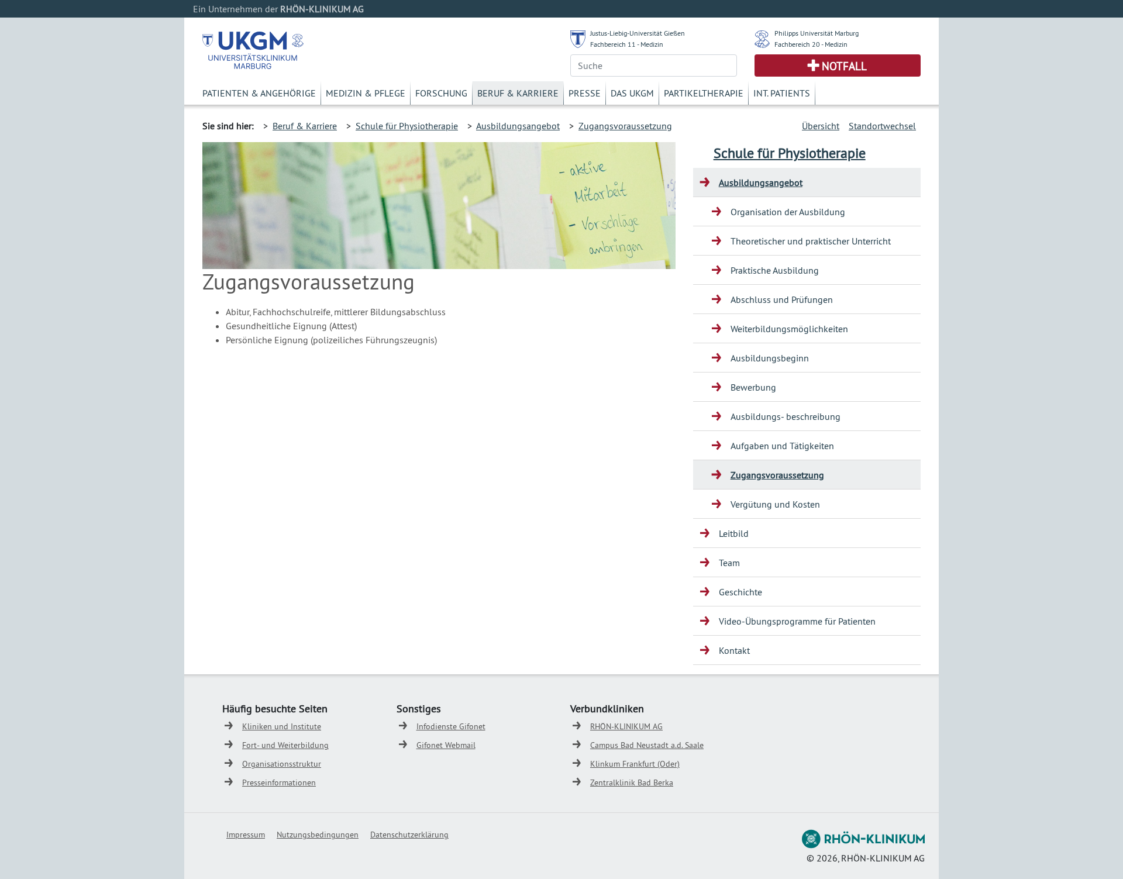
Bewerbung (753, 387)
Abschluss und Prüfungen (782, 299)
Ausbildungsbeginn (770, 358)
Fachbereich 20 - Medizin (811, 44)
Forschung (441, 93)
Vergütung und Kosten (775, 504)
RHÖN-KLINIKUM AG (626, 726)
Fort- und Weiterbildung (285, 745)
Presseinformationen (279, 782)
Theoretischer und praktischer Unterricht (811, 241)
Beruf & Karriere (518, 93)
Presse (585, 93)
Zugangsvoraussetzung (625, 126)
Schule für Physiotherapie (407, 126)
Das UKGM (632, 93)
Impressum (245, 834)
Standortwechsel (882, 126)
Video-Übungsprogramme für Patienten (797, 621)
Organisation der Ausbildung (788, 212)
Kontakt (734, 650)
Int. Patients (781, 93)
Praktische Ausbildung (775, 270)
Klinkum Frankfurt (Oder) (635, 764)
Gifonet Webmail (446, 745)
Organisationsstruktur (281, 764)
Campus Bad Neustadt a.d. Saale (647, 745)
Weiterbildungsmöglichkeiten (789, 329)
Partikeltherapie (703, 93)
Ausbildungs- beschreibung (785, 416)
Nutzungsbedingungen (318, 834)
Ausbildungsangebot (518, 126)
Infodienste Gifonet (450, 726)
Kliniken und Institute (281, 726)
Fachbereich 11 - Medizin (626, 44)
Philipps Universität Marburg (816, 33)
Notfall (844, 66)
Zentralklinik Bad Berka (631, 782)
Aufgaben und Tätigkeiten (782, 445)
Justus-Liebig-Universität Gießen (637, 33)
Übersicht (820, 126)
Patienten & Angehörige (259, 93)
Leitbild (734, 533)
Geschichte (740, 592)
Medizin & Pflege (365, 93)
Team (729, 562)
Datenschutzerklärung (409, 834)
